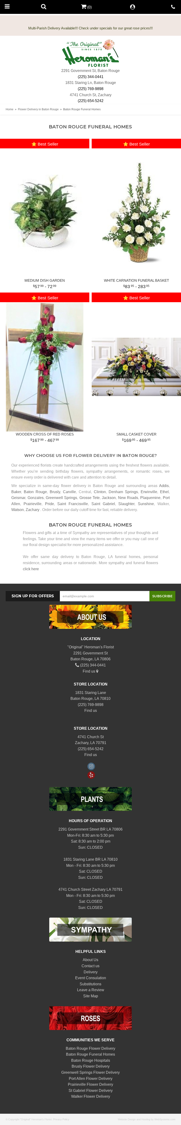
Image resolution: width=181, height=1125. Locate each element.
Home (9, 109)
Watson (17, 510)
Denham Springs (123, 492)
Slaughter (126, 504)
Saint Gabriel (103, 504)
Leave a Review (90, 990)
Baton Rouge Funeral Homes (90, 1054)
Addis (164, 486)
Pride (49, 504)
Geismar (18, 498)
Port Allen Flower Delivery (90, 1079)
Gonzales (36, 498)
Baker (16, 492)
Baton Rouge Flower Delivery (90, 1048)
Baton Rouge (35, 492)
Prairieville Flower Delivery (90, 1084)
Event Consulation (90, 978)
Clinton (100, 492)
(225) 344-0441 (90, 77)
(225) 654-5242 (90, 101)
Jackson (109, 498)
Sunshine (146, 504)
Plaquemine (150, 498)
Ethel (164, 492)
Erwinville (149, 492)
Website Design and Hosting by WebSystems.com (146, 1119)
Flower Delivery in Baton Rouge (38, 109)
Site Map (90, 996)
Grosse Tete (89, 498)
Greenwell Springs (61, 498)
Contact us (90, 966)
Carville (69, 492)
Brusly (55, 492)
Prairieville (32, 504)
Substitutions (90, 984)
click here (31, 569)
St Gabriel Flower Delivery (91, 1091)
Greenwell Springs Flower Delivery (90, 1072)
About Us (90, 960)
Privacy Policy (61, 1119)
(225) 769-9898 (90, 89)
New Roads (128, 498)
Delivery (91, 972)
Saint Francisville (72, 504)
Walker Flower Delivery (90, 1096)
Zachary (32, 510)
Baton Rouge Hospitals (90, 1060)
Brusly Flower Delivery (91, 1066)
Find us (89, 671)
